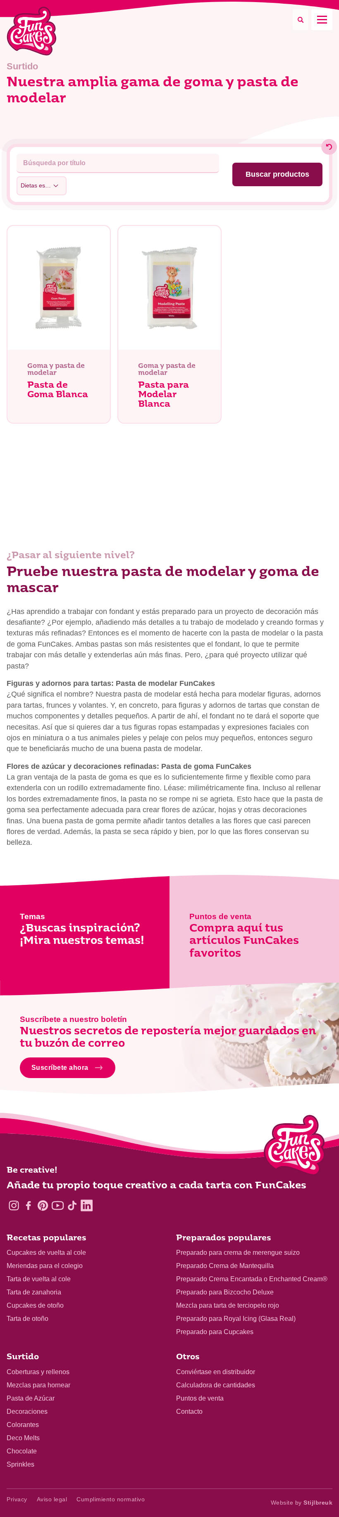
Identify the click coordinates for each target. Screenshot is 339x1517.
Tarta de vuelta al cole (39, 1278)
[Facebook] (28, 1205)
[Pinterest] (43, 1205)
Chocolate (22, 1451)
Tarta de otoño (27, 1318)
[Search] (300, 19)
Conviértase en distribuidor (215, 1371)
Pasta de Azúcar (31, 1398)
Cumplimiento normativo (110, 1499)
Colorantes (23, 1424)
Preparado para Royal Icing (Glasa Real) (236, 1318)
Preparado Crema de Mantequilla (225, 1265)
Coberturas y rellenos (38, 1371)
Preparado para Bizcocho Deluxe (225, 1292)
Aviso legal (52, 1499)
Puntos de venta (200, 1398)
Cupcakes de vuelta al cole (46, 1252)
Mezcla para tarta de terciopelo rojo (227, 1305)
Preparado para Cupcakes (214, 1331)
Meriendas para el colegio (45, 1265)
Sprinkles (20, 1464)
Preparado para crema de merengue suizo (238, 1252)
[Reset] (329, 147)
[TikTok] (72, 1205)
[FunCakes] (32, 31)
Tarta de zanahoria (34, 1292)
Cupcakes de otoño (35, 1305)
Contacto (189, 1411)
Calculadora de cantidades (215, 1385)
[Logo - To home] (294, 1147)
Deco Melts (23, 1437)
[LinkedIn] (86, 1205)
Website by (302, 1502)
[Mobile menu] (321, 19)
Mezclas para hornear (38, 1385)
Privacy (17, 1499)
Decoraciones (27, 1411)
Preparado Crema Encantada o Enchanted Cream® (251, 1278)
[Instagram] (14, 1205)
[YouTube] (57, 1205)
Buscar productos (277, 174)
